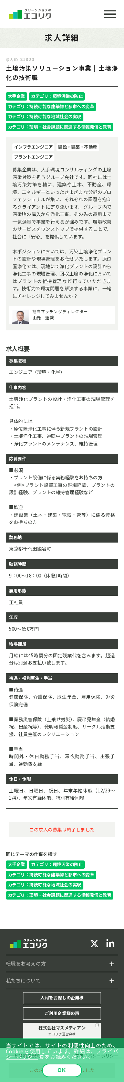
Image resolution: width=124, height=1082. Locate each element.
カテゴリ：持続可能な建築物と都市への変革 (51, 106)
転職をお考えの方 (26, 963)
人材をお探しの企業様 (61, 998)
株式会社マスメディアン (62, 1030)
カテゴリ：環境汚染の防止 (57, 96)
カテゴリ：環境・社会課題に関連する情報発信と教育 (60, 127)
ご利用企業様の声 (62, 1013)
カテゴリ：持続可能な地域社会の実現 (44, 116)
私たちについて (23, 980)
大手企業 (16, 96)
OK (62, 1070)
